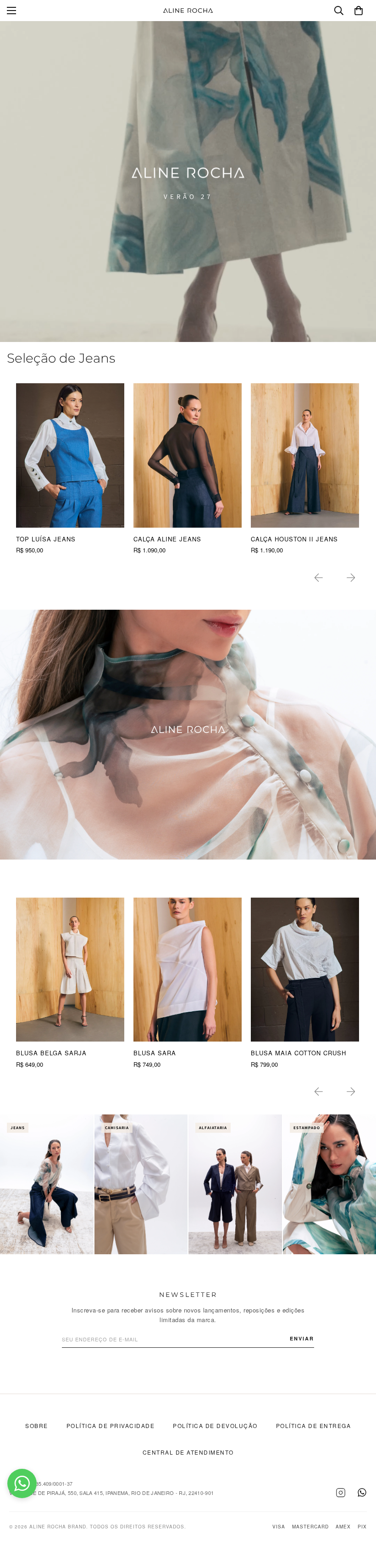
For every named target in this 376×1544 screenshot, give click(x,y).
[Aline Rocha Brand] (188, 10)
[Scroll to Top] (358, 1494)
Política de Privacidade (110, 1425)
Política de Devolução (215, 1425)
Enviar (302, 1338)
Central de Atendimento (188, 1452)
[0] (358, 10)
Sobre (36, 1425)
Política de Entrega (313, 1425)
